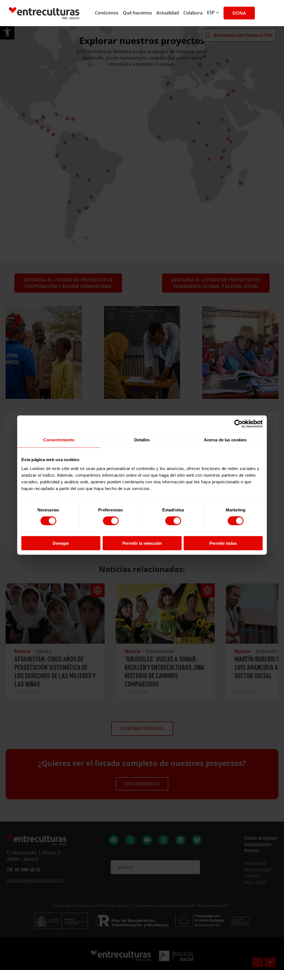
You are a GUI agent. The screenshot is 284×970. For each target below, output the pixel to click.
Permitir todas (223, 543)
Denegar (61, 543)
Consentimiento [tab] (58, 439)
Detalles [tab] (142, 439)
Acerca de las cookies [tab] (225, 439)
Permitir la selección (142, 543)
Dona (239, 13)
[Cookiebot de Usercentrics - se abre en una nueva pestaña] (238, 424)
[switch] (111, 520)
